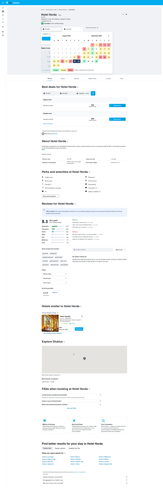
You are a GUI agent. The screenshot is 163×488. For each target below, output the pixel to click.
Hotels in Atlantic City (77, 461)
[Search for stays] (3, 11)
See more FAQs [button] (71, 408)
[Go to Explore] (3, 22)
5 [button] (66, 49)
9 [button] (54, 53)
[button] (3, 3)
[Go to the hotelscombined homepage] (12, 2)
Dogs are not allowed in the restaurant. (85, 239)
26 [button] (66, 61)
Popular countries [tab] (60, 448)
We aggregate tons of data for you (53, 480)
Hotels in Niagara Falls (105, 464)
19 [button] (66, 57)
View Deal (79, 329)
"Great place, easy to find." (82, 222)
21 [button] (74, 57)
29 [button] (78, 61)
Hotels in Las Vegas (48, 457)
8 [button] (78, 49)
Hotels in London (104, 461)
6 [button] (70, 49)
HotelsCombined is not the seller (52, 477)
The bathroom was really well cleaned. (85, 237)
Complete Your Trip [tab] (74, 448)
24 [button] (58, 61)
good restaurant (54, 261)
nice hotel (45, 261)
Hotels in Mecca (75, 457)
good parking (64, 265)
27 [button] (70, 61)
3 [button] (58, 49)
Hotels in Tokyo (75, 464)
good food (45, 253)
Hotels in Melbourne (105, 457)
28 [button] (74, 61)
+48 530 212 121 (46, 21)
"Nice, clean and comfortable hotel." (85, 225)
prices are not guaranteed (80, 472)
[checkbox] (50, 294)
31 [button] (58, 65)
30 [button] (54, 65)
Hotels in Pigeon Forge (49, 459)
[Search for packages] (3, 18)
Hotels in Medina (104, 459)
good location (58, 257)
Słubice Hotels (62, 9)
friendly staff (53, 253)
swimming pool (55, 265)
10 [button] (58, 53)
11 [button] (62, 53)
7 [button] (74, 49)
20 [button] (70, 57)
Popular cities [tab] (47, 448)
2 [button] (54, 49)
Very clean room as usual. (82, 227)
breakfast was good (48, 257)
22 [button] (78, 57)
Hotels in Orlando (76, 459)
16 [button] (54, 57)
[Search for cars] (3, 15)
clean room (63, 261)
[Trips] (3, 27)
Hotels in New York (47, 461)
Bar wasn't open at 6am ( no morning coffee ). (87, 234)
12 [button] (66, 53)
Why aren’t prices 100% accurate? (53, 483)
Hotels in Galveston (48, 464)
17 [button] (58, 57)
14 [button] (74, 53)
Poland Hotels (49, 9)
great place (46, 265)
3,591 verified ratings (57, 23)
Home (42, 9)
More (43, 150)
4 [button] (62, 49)
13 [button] (70, 53)
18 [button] (62, 57)
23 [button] (54, 61)
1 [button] (78, 45)
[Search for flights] (3, 8)
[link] (52, 333)
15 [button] (78, 53)
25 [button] (62, 61)
